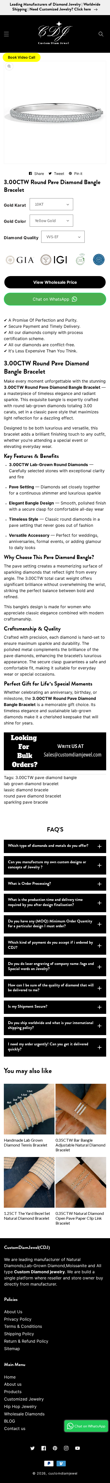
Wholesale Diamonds (24, 1413)
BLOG (9, 1421)
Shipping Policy (19, 1333)
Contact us (14, 1428)
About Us (13, 1311)
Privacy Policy (17, 1319)
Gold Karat (15, 205)
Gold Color (15, 221)
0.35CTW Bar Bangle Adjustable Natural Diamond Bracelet (80, 1145)
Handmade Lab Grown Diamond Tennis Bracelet (25, 1142)
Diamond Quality (21, 237)
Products (12, 1391)
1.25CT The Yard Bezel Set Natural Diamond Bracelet (27, 1216)
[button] (6, 34)
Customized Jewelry (24, 1399)
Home (10, 1377)
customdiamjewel (63, 1473)
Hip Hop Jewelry (20, 1406)
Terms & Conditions (23, 1326)
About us (12, 1384)
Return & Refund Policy (26, 1341)
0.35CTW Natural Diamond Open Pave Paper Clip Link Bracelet (80, 1218)
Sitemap (12, 1348)
